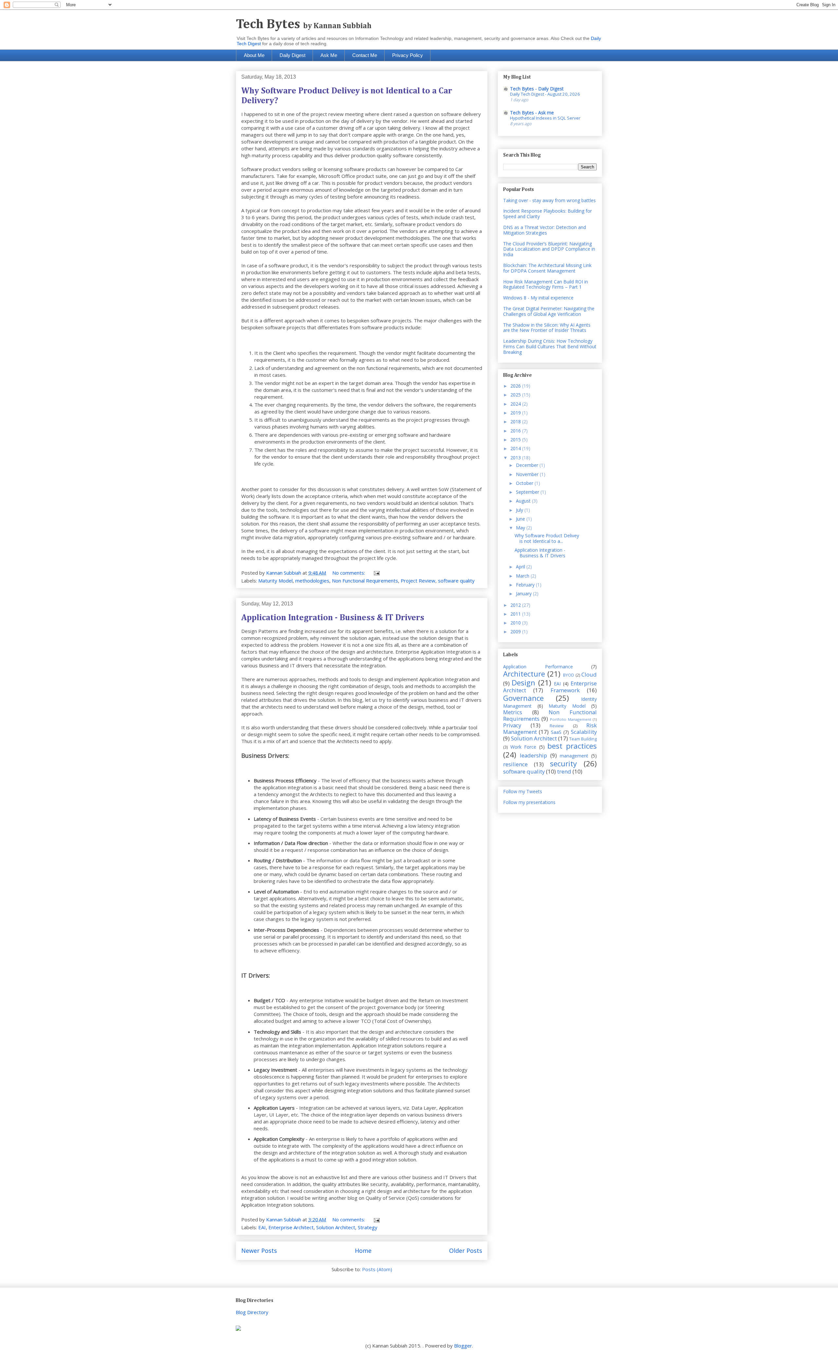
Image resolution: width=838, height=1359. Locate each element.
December (527, 465)
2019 (516, 413)
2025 (516, 395)
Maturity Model (275, 580)
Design (523, 683)
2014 (516, 448)
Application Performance (538, 666)
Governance (523, 698)
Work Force (523, 747)
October (525, 483)
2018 (516, 421)
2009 (516, 631)
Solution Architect (335, 1227)
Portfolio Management (570, 719)
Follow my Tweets (522, 791)
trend (564, 771)
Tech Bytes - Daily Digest (537, 89)
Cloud (589, 674)
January (524, 593)
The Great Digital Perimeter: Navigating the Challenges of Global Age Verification (548, 311)
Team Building (583, 739)
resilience (515, 764)
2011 (516, 614)
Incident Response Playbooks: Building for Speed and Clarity (547, 214)
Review (557, 726)
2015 (516, 439)
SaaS (556, 732)
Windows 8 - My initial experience (538, 298)
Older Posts (465, 1250)
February (526, 585)
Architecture (524, 674)
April (521, 567)
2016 (516, 431)
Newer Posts (259, 1250)
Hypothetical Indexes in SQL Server (545, 118)
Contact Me (364, 55)
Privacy (512, 725)
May (521, 528)
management (574, 756)
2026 (516, 386)
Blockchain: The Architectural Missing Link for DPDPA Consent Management (547, 268)
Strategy (367, 1227)
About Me (254, 55)
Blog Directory (252, 1312)
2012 (516, 605)
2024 (516, 404)
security (563, 763)
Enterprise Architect (291, 1227)
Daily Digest (292, 55)
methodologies (312, 580)
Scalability (584, 732)
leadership (533, 755)
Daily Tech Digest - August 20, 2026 (545, 94)
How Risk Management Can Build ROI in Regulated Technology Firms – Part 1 (545, 284)
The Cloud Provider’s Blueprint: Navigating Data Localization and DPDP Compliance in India (549, 249)
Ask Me (328, 55)
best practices (572, 746)
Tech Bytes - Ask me (532, 112)
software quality (456, 580)
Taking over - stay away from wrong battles (549, 200)
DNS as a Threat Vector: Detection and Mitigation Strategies (544, 230)
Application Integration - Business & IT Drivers (332, 618)
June (521, 519)
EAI (262, 1227)
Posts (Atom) (377, 1269)
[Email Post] (376, 572)
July (520, 510)
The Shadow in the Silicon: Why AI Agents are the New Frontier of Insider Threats (547, 328)
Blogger (463, 1345)
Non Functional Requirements (365, 580)
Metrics (512, 712)
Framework (565, 690)
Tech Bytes (304, 24)
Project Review (418, 580)
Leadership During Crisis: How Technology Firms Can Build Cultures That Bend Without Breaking (549, 346)
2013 (516, 457)
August (524, 501)
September (528, 492)
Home (363, 1250)
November (528, 474)
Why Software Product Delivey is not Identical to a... (547, 538)
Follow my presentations (529, 802)
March (523, 576)
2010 (516, 623)
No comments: (349, 572)
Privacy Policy (407, 55)
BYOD (568, 675)
